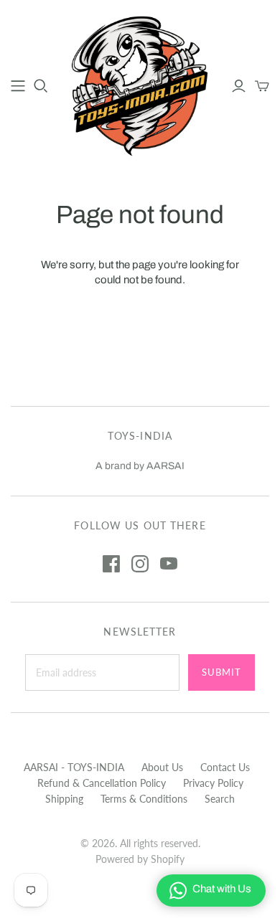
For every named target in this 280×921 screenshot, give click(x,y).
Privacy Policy (213, 783)
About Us (162, 767)
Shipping (64, 799)
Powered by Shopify (140, 859)
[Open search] (41, 86)
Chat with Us (221, 888)
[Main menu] (18, 86)
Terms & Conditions (144, 799)
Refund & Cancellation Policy (101, 783)
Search (220, 799)
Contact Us (225, 767)
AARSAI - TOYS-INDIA (74, 767)
